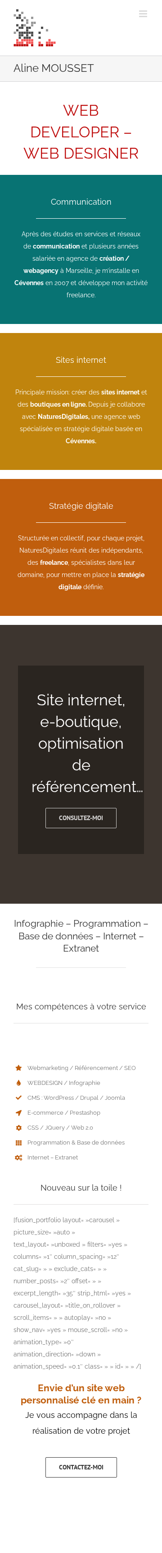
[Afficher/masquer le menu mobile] (143, 14)
